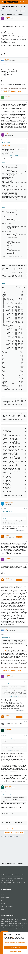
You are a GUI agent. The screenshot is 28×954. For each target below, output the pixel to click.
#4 (26, 139)
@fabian (4, 650)
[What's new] (26, 2)
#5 (26, 508)
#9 (26, 634)
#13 (26, 792)
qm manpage (10, 828)
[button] (2, 2)
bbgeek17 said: (5, 142)
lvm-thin (23, 11)
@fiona (2, 614)
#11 (26, 721)
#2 (26, 65)
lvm (19, 11)
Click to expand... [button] (14, 155)
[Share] (25, 23)
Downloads (3, 903)
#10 (26, 681)
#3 (26, 102)
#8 (26, 584)
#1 (26, 23)
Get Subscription (5, 897)
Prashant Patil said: (6, 511)
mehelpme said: (5, 794)
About (2, 909)
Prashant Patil (5, 11)
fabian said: (4, 684)
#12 (26, 735)
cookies (14, 937)
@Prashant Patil (6, 67)
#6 (26, 541)
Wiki (2, 900)
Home (2, 894)
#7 (26, 564)
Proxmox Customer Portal (7, 906)
